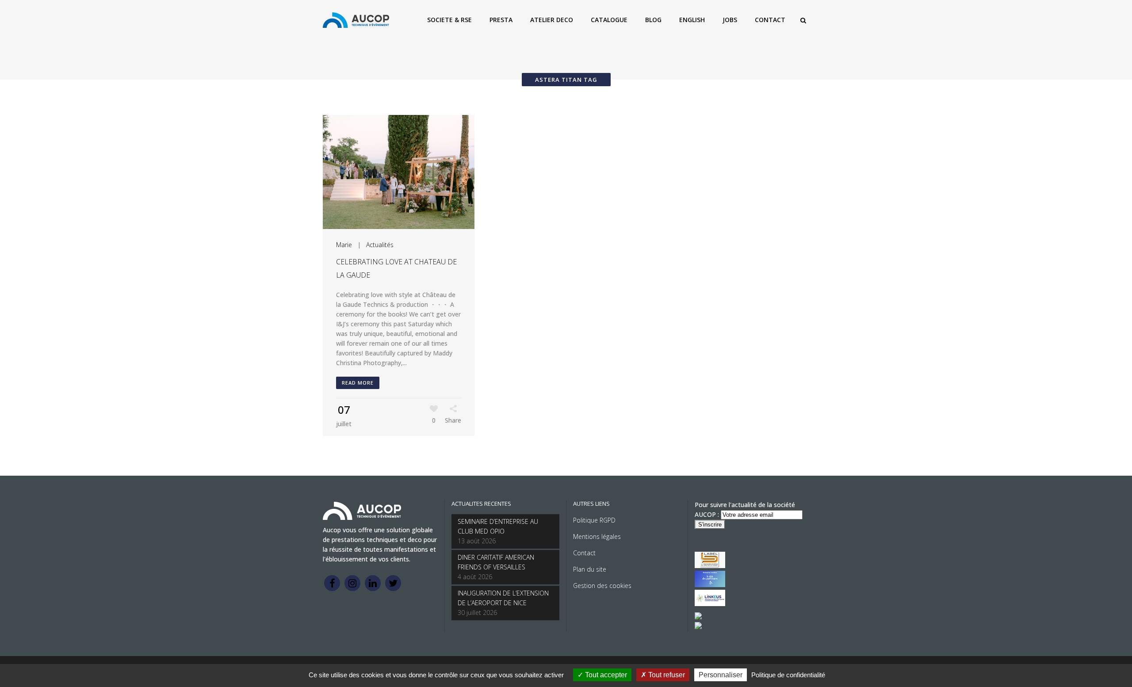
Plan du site (589, 569)
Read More (358, 382)
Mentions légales (597, 536)
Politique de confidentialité (788, 675)
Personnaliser (720, 675)
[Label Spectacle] (710, 565)
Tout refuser (665, 675)
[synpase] (698, 626)
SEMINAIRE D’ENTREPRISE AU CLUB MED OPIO (498, 526)
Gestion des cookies (602, 585)
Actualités (380, 244)
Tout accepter (605, 675)
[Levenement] (710, 584)
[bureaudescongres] (698, 617)
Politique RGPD (594, 520)
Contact (584, 553)
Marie (344, 244)
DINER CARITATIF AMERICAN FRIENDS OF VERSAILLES (496, 562)
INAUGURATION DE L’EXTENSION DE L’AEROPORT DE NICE (503, 598)
